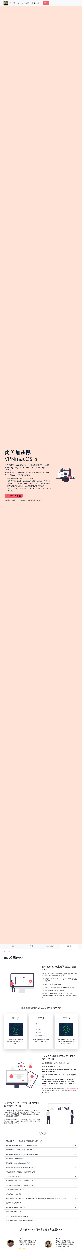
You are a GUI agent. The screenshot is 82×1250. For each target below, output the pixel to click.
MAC (69, 946)
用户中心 (46, 3)
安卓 (31, 946)
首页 (10, 3)
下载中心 (39, 3)
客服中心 (20, 3)
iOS (13, 946)
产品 (9, 951)
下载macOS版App (14, 496)
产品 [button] (14, 3)
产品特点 (26, 3)
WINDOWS (50, 946)
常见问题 (33, 3)
